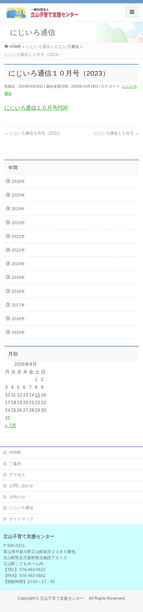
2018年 (18, 291)
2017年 (18, 305)
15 (37, 394)
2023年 (18, 223)
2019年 (18, 277)
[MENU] (132, 12)
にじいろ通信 (21, 507)
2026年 (18, 181)
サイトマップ (21, 519)
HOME (15, 452)
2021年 (18, 250)
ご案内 (15, 463)
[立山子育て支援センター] (42, 14)
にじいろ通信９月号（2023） (33, 133)
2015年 (18, 332)
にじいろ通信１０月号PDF (36, 108)
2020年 (18, 264)
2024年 (18, 209)
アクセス (17, 474)
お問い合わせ (21, 485)
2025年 (18, 195)
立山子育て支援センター (64, 598)
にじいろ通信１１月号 (116, 133)
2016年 (18, 318)
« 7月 (10, 425)
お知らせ (17, 496)
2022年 (18, 236)
